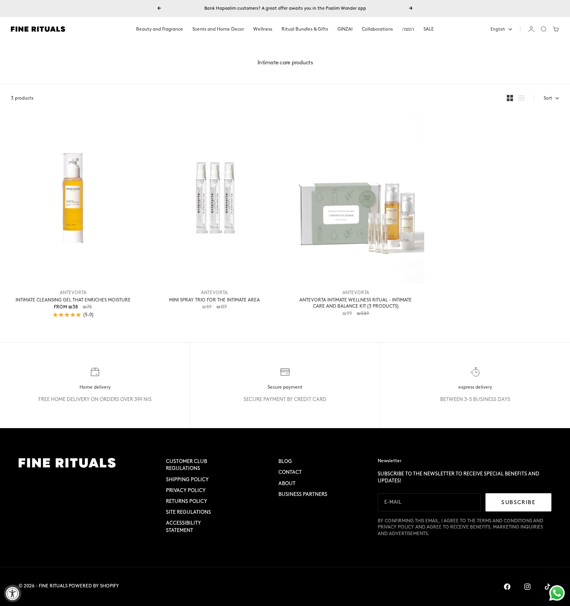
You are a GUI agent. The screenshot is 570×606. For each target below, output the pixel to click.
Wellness (262, 29)
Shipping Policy (187, 479)
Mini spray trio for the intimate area (214, 300)
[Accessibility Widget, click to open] (12, 593)
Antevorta (73, 292)
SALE (428, 29)
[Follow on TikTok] (547, 587)
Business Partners (302, 494)
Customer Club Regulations (186, 464)
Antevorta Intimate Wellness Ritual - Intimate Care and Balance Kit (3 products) (355, 303)
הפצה (408, 29)
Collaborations (377, 29)
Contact (290, 472)
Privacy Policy (186, 490)
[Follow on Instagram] (527, 587)
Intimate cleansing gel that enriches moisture (73, 300)
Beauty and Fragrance (159, 29)
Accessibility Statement (183, 526)
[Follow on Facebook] (507, 587)
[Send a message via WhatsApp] (557, 593)
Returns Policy (186, 501)
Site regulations (188, 512)
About (286, 483)
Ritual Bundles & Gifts (305, 29)
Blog (285, 461)
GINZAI (344, 29)
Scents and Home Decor (218, 29)
